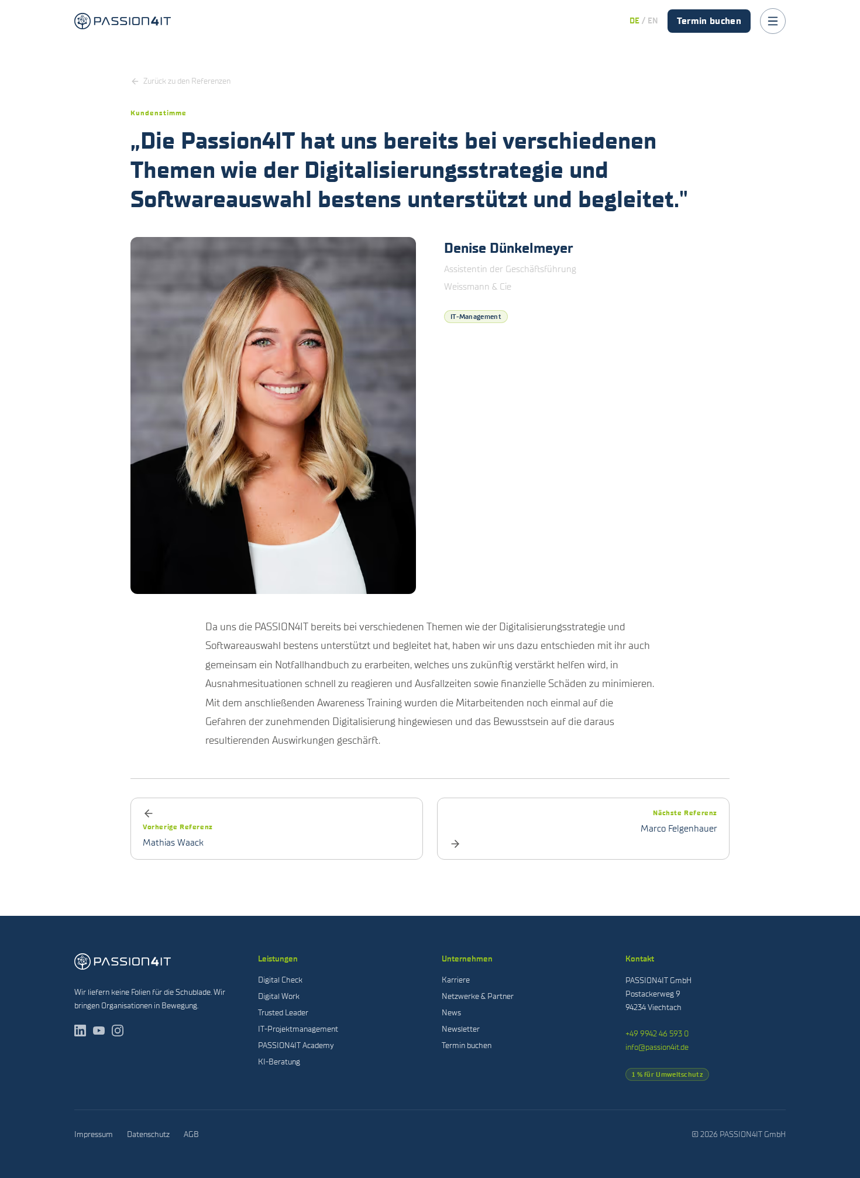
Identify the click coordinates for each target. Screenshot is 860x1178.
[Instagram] (117, 1030)
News (451, 1013)
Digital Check (280, 980)
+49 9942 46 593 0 (657, 1034)
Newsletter (461, 1029)
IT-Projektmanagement (298, 1029)
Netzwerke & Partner (478, 996)
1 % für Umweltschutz (667, 1074)
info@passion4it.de (657, 1047)
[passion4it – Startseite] (122, 21)
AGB (191, 1134)
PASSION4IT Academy (296, 1045)
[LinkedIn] (80, 1030)
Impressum (93, 1134)
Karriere (456, 980)
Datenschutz (148, 1134)
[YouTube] (99, 1030)
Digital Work (279, 996)
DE (634, 21)
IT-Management (475, 316)
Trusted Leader (283, 1013)
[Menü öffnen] (773, 21)
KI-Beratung (279, 1062)
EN (653, 21)
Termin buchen (709, 20)
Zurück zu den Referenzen (187, 81)
